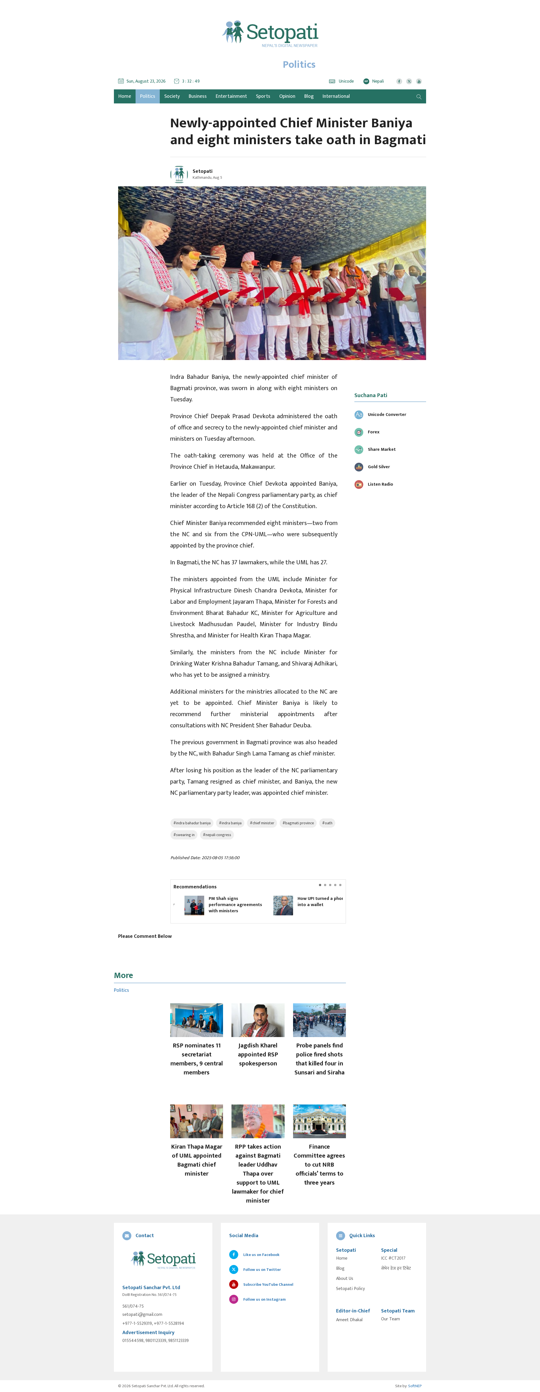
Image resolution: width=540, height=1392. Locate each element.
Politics (147, 96)
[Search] (419, 96)
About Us (344, 1278)
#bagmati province (298, 823)
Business (198, 96)
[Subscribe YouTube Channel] (419, 81)
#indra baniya (230, 823)
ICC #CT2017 (393, 1258)
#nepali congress (217, 835)
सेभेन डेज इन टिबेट (396, 1268)
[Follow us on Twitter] (409, 81)
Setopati (203, 171)
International (336, 96)
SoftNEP (415, 1386)
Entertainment (231, 96)
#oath (327, 823)
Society (172, 96)
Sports (263, 96)
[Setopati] (163, 1260)
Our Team (390, 1319)
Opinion (287, 96)
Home (341, 1258)
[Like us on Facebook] (399, 81)
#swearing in (184, 835)
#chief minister (262, 823)
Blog (309, 96)
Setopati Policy (350, 1289)
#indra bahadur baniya (192, 823)
